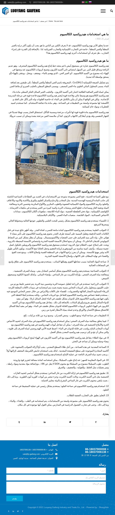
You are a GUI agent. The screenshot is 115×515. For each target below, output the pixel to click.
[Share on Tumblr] (19, 422)
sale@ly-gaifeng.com (17, 2)
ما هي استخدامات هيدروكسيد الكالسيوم (84, 34)
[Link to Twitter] (18, 511)
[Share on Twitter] (70, 422)
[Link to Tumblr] (8, 511)
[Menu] (104, 11)
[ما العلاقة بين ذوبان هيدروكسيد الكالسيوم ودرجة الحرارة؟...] (113, 257)
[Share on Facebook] (96, 422)
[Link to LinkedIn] (13, 511)
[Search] (110, 11)
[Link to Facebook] (22, 511)
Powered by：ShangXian (98, 507)
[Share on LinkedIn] (44, 422)
